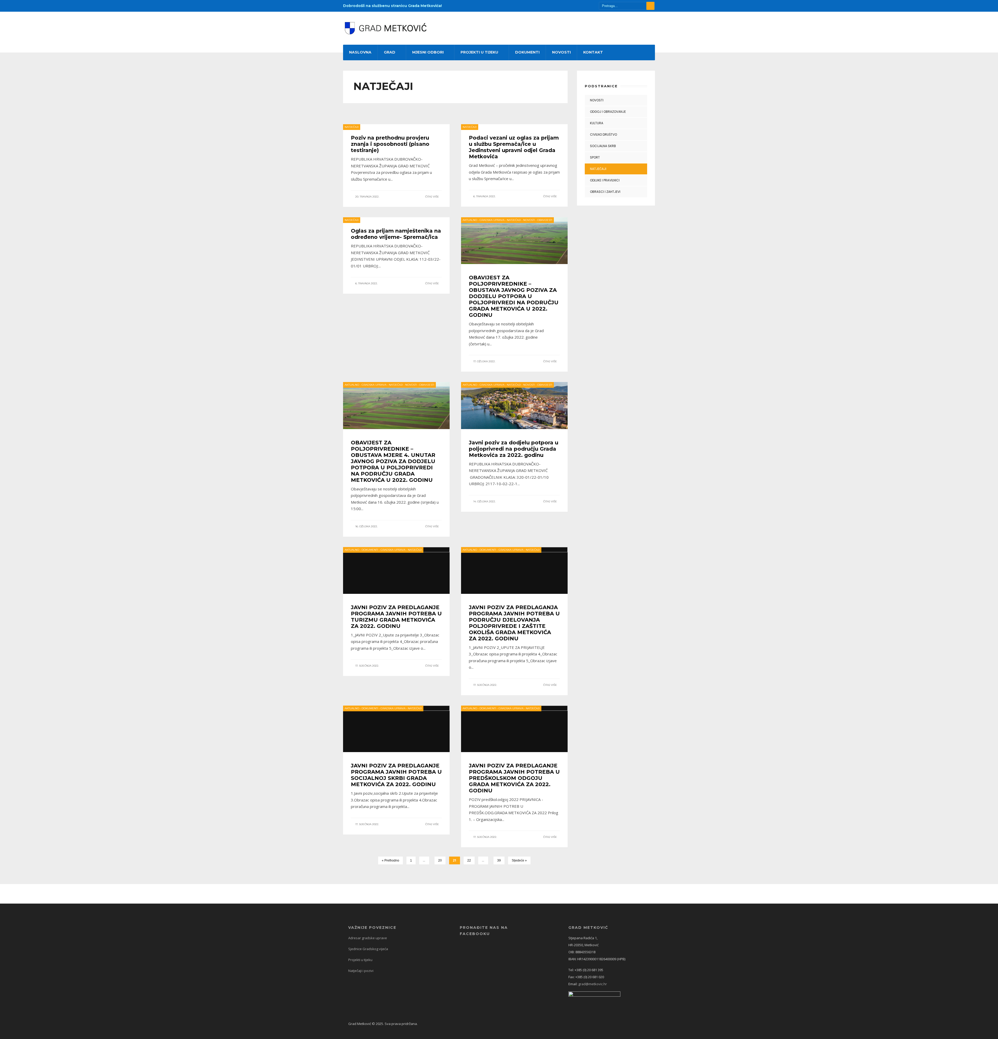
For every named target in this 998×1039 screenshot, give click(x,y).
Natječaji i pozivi (360, 970)
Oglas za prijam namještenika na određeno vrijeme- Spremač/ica (396, 234)
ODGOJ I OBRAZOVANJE (608, 111)
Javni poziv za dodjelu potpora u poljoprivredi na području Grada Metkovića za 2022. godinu (513, 448)
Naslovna (360, 52)
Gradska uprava (492, 220)
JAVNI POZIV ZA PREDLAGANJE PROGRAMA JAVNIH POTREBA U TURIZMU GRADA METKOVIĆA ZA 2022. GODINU (396, 616)
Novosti (561, 52)
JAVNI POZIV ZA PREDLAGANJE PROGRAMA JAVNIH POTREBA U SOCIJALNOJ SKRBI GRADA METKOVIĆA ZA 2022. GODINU (396, 774)
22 (469, 860)
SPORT (595, 157)
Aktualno (470, 220)
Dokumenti (527, 52)
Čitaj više (432, 196)
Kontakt (593, 52)
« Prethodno (390, 860)
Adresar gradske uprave (367, 938)
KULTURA (596, 123)
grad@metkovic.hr (592, 984)
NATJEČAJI (598, 169)
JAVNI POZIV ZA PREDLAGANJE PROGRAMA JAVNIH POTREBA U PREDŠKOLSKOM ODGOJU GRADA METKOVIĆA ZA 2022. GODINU (514, 778)
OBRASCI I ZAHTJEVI (605, 191)
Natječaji (352, 127)
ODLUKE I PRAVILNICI (605, 180)
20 (440, 860)
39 (499, 860)
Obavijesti (544, 220)
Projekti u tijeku (479, 52)
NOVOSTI (596, 100)
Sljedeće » (519, 860)
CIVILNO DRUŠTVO (603, 134)
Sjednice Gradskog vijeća (368, 948)
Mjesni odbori (428, 52)
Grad (389, 52)
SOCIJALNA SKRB (603, 146)
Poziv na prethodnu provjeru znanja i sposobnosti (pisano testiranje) (390, 144)
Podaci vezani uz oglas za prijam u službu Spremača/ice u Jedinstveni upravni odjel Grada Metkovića (514, 147)
